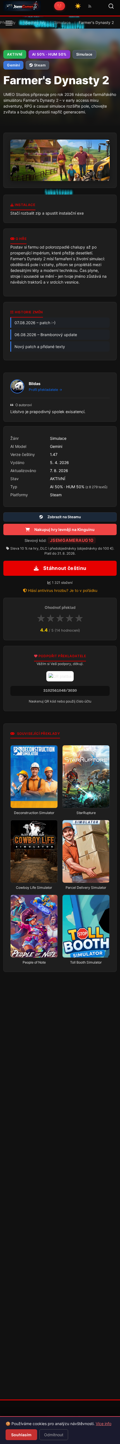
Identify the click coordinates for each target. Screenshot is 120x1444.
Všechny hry (35, 22)
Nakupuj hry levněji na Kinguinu (64, 529)
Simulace (62, 22)
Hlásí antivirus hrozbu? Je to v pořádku (62, 590)
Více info (103, 1423)
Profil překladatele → (45, 390)
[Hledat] (111, 6)
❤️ (60, 6)
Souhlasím (21, 1434)
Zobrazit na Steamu (64, 517)
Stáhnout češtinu (65, 568)
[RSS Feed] (90, 6)
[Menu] (9, 23)
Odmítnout (53, 1434)
